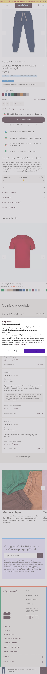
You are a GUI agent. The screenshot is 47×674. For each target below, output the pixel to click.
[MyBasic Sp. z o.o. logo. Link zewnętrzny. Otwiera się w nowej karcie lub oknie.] (6, 322)
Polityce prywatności (19, 344)
